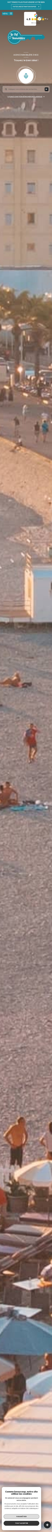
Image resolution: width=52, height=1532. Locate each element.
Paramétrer (21, 1516)
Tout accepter (21, 1523)
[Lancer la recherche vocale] (26, 75)
